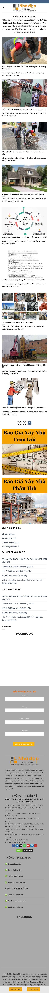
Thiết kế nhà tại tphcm (10, 542)
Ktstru (10, 842)
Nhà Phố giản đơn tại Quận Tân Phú (16, 571)
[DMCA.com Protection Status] (24, 850)
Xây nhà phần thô (9, 538)
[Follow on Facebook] (13, 845)
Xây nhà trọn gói (8, 534)
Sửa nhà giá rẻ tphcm (10, 547)
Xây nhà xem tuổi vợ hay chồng (14, 576)
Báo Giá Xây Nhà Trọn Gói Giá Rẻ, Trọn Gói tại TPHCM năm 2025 (24, 560)
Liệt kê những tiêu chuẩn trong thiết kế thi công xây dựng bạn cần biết (22, 581)
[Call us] (24, 845)
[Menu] (4, 8)
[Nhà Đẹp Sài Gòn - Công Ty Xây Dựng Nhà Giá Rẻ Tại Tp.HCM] (24, 7)
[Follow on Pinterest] (28, 845)
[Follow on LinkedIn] (32, 845)
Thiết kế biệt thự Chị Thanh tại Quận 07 (18, 567)
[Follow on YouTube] (35, 845)
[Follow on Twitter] (17, 845)
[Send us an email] (21, 845)
